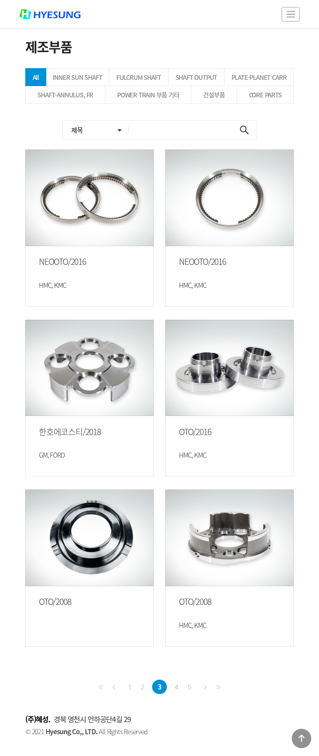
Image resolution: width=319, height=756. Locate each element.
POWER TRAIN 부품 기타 (148, 94)
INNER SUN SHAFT (77, 77)
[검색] (244, 130)
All (36, 77)
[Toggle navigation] (291, 14)
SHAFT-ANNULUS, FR (65, 94)
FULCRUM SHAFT (138, 77)
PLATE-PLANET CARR (259, 77)
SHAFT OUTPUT (196, 77)
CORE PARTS (265, 94)
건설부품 (213, 94)
